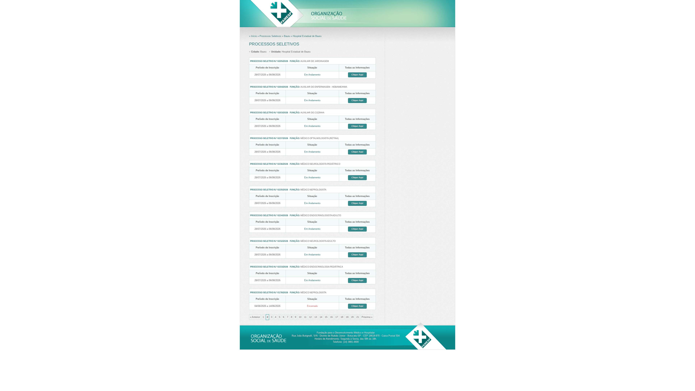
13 (315, 317)
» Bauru (285, 36)
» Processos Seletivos (269, 36)
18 (342, 317)
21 (357, 317)
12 (310, 317)
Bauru (258, 51)
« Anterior (255, 317)
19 (347, 317)
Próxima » (367, 317)
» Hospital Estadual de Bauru (305, 36)
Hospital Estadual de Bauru (290, 51)
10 (300, 317)
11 (305, 317)
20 (352, 317)
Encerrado (312, 306)
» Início (253, 36)
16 (331, 317)
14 (321, 317)
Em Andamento (312, 74)
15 (326, 317)
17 (336, 317)
